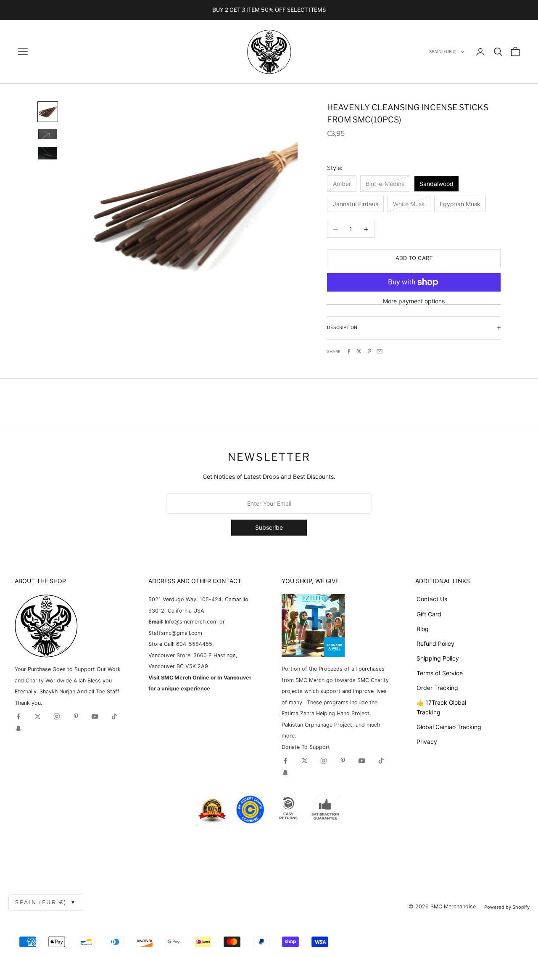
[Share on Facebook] (349, 351)
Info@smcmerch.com (191, 621)
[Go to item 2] (47, 134)
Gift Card (429, 614)
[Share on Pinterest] (369, 351)
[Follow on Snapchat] (18, 728)
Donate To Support (306, 747)
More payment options (414, 301)
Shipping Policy (438, 658)
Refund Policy (435, 643)
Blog (423, 628)
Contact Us (432, 598)
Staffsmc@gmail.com (175, 633)
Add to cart (414, 258)
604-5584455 (193, 644)
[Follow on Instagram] (57, 716)
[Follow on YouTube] (95, 716)
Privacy (427, 741)
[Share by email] (379, 351)
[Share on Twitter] (359, 351)
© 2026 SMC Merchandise (442, 906)
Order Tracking (437, 687)
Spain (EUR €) (45, 902)
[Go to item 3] (47, 153)
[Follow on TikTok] (114, 716)
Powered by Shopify (507, 907)
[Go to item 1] (47, 111)
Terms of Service (440, 673)
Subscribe (269, 527)
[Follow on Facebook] (18, 716)
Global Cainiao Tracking (449, 726)
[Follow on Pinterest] (76, 716)
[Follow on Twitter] (38, 716)
